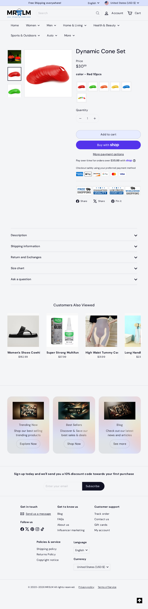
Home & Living (73, 25)
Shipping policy (47, 549)
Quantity (82, 110)
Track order (102, 514)
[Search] (97, 13)
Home (15, 25)
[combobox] (69, 13)
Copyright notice (48, 560)
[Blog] (119, 410)
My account (102, 530)
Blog (60, 514)
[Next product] (139, 336)
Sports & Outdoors (24, 35)
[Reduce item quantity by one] (80, 118)
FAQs (60, 519)
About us (63, 525)
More (68, 35)
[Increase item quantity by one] (94, 118)
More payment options (108, 154)
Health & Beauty (105, 25)
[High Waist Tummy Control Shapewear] (101, 331)
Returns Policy (46, 554)
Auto (50, 35)
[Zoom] (48, 73)
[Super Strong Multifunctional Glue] (62, 331)
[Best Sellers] (74, 410)
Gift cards (100, 525)
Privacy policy (86, 587)
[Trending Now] (28, 410)
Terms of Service (107, 587)
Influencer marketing (71, 530)
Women (31, 25)
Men (50, 25)
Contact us (101, 519)
